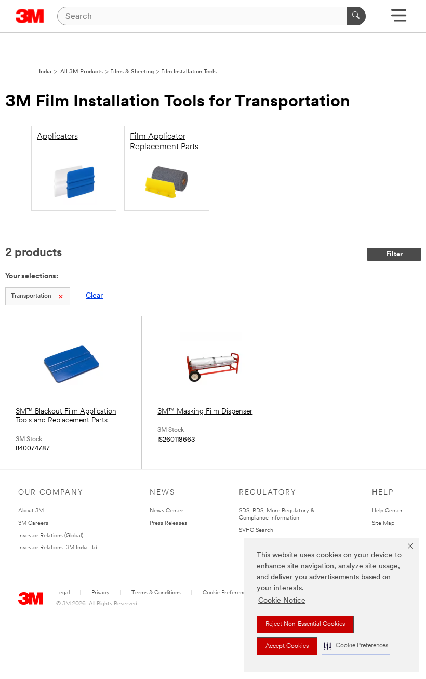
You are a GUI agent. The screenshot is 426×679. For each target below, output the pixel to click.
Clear (94, 296)
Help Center (387, 511)
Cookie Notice (281, 601)
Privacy (100, 593)
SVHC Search (256, 531)
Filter (394, 254)
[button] (356, 646)
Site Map (383, 523)
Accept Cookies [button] (287, 646)
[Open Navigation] (398, 19)
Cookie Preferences (227, 593)
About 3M (31, 511)
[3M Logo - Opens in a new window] (30, 16)
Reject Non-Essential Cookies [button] (305, 624)
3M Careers (33, 523)
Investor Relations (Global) (50, 536)
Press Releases (168, 523)
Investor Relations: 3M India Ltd (57, 548)
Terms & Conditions (156, 593)
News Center (166, 511)
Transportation (31, 296)
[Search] (356, 16)
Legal (63, 593)
